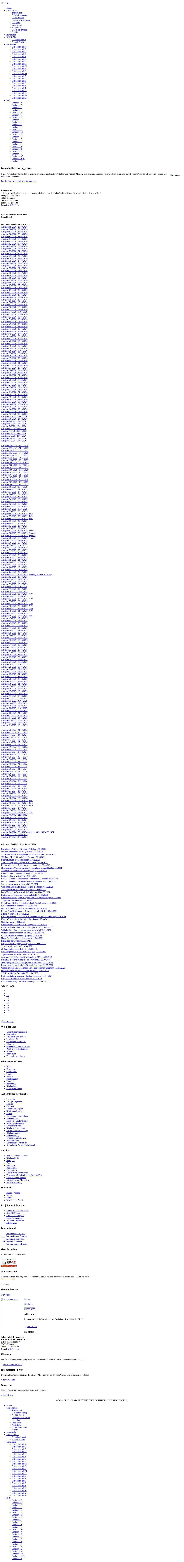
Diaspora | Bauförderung (16, 1121)
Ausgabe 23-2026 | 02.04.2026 (14, 387)
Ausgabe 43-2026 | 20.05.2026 (14, 338)
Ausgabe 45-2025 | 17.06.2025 (14, 618)
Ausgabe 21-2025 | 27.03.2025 (14, 676)
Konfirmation (12, 1079)
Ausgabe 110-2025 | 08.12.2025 (14, 460)
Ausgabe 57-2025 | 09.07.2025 (14, 589)
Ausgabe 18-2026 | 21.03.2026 (14, 399)
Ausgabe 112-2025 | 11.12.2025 (14, 455)
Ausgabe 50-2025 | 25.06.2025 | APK (17, 606)
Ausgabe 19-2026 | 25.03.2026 (14, 397)
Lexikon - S (17, 146)
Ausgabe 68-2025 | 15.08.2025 (14, 562)
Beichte (9, 1076)
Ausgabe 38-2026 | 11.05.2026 (14, 351)
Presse (9, 1163)
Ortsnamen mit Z (19, 98)
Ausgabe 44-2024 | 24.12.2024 (14, 735)
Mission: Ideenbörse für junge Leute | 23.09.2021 (22, 852)
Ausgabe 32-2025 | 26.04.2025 (14, 650)
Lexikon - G (17, 117)
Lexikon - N (17, 134)
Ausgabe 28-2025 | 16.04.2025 (14, 659)
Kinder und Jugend (14, 1109)
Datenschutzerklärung (15, 1056)
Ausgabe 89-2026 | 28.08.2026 (14, 227)
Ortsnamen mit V (19, 93)
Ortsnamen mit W (19, 95)
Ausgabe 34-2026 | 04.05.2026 (14, 360)
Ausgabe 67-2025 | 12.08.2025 (14, 565)
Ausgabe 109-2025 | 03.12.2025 (15, 462)
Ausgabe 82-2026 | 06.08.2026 (14, 244)
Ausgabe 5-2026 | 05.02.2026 (13, 431)
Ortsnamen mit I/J (19, 66)
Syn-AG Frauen (13, 1213)
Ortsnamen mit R (19, 83)
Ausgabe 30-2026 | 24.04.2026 (14, 370)
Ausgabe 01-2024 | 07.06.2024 (14, 837)
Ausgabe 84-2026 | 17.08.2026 (14, 239)
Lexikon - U (17, 151)
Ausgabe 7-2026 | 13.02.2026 (13, 426)
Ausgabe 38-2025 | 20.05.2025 (14, 635)
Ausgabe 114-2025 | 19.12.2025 (14, 450)
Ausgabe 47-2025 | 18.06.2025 (14, 613)
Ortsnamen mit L (19, 71)
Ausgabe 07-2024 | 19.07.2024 (14, 825)
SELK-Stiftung (12, 1140)
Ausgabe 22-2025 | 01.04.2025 (14, 674)
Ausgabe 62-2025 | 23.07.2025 (14, 577)
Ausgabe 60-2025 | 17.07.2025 (14, 582)
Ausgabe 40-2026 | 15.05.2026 (14, 346)
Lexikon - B (17, 105)
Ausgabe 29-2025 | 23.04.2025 (14, 657)
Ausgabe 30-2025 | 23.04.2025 (14, 655)
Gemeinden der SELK (16, 1041)
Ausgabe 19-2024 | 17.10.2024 (14, 796)
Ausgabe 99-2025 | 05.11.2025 (14, 487)
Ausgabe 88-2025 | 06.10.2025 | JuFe (17, 514)
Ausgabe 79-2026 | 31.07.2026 (14, 251)
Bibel (8, 1067)
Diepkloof (16, 22)
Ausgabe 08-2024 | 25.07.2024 (14, 822)
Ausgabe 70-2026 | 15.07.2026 (14, 273)
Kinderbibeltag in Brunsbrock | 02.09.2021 (19, 906)
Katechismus (11, 1168)
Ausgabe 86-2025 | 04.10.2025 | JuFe (17, 518)
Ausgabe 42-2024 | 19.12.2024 (14, 740)
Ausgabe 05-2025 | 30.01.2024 (14, 715)
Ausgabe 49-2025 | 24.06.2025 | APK (17, 608)
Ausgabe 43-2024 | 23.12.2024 (14, 737)
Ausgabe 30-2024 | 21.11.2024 (14, 769)
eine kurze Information (12, 1364)
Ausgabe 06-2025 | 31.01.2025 (14, 713)
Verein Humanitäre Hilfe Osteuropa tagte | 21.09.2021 (24, 870)
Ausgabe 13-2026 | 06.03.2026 (14, 411)
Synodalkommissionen (16, 1138)
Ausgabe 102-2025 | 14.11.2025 (14, 479)
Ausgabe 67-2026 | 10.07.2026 (14, 280)
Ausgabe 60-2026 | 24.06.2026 (14, 297)
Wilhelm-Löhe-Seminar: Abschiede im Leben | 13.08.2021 (26, 930)
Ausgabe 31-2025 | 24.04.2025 (14, 652)
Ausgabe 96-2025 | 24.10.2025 (14, 494)
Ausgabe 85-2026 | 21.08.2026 (14, 236)
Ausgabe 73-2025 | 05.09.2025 (14, 550)
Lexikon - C (17, 107)
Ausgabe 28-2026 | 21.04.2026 (14, 375)
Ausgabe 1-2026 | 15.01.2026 (13, 441)
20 (7, 1010)
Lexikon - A (17, 103)
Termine (9, 1198)
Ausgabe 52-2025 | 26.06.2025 (14, 601)
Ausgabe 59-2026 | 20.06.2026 (14, 300)
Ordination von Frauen (16, 1177)
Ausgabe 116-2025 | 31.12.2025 (14, 445)
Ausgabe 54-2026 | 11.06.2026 (14, 312)
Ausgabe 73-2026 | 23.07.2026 (14, 266)
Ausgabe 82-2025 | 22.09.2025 (14, 528)
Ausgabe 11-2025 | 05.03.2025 (14, 701)
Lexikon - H (17, 120)
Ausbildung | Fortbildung (17, 1116)
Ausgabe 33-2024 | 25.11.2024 (14, 761)
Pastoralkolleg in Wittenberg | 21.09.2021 (18, 876)
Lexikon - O (17, 137)
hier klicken (8, 1395)
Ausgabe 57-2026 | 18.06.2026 (14, 304)
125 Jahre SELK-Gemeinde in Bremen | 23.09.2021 (23, 857)
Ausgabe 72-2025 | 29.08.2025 (14, 552)
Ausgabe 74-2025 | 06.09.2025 (14, 548)
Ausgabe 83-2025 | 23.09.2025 (14, 526)
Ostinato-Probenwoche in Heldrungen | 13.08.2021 (23, 933)
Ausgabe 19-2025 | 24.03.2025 (14, 681)
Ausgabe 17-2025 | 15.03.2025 (14, 686)
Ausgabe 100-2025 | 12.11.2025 (14, 484)
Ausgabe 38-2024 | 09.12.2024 (14, 749)
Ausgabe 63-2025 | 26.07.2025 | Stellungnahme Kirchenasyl (26, 574)
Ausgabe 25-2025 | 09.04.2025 (14, 667)
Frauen (9, 1113)
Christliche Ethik (13, 1126)
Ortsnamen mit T (19, 88)
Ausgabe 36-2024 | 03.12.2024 (14, 754)
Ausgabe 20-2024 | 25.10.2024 (14, 793)
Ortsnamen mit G (19, 61)
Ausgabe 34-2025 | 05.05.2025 (14, 645)
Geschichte (11, 1034)
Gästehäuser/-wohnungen (17, 1173)
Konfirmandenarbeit (15, 1111)
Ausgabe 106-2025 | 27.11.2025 (14, 470)
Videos (9, 1195)
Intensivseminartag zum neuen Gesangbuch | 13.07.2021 (25, 981)
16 (7, 1000)
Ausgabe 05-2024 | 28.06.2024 (14, 830)
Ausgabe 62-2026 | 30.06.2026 (14, 292)
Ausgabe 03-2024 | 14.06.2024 (40, 832)
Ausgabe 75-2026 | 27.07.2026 (14, 261)
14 (7, 995)
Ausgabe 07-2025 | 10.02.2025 (14, 710)
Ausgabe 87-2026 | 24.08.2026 (14, 232)
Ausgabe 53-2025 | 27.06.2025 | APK (17, 599)
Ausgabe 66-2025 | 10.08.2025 (14, 567)
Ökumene (10, 1044)
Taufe (8, 1074)
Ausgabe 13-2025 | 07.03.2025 (14, 696)
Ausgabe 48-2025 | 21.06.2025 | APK (17, 611)
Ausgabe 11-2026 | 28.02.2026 (14, 416)
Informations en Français (16, 1236)
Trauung (10, 1081)
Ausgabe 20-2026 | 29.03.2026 (14, 394)
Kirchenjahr (11, 1086)
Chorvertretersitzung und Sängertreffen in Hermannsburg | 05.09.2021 (31, 897)
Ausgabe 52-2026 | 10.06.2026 (14, 317)
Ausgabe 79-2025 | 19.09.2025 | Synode (18, 535)
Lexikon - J (17, 124)
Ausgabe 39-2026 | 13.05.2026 (14, 348)
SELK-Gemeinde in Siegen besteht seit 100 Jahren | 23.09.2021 (28, 854)
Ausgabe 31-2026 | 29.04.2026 (14, 368)
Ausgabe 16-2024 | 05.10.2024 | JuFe (17, 803)
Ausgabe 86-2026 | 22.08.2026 (14, 234)
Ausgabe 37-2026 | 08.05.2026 (14, 353)
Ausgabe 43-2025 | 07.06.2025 (14, 623)
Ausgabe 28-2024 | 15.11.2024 (14, 774)
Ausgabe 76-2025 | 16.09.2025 (14, 543)
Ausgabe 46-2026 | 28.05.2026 (14, 331)
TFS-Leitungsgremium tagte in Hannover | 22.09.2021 (24, 862)
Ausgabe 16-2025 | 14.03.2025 (14, 689)
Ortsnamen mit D (19, 54)
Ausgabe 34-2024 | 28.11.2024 (14, 759)
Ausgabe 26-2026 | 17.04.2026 (14, 380)
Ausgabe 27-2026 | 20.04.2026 (14, 377)
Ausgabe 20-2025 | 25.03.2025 (14, 679)
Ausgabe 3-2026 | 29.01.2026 (13, 436)
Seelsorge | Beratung (15, 1123)
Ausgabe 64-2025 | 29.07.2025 (14, 572)
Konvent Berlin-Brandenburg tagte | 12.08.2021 (21, 935)
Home (9, 8)
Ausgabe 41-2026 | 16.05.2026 (14, 343)
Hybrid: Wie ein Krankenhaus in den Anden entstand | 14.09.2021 (29, 881)
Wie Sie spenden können (16, 1049)
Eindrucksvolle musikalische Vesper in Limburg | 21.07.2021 (27, 965)
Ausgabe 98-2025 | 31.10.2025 (14, 489)
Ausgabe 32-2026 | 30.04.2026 (14, 365)
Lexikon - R (17, 144)
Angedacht (16, 27)
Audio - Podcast (13, 1193)
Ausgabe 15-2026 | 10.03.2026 (14, 407)
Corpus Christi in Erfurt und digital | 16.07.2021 (21, 978)
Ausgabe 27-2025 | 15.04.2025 (14, 662)
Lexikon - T (17, 149)
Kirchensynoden (13, 1133)
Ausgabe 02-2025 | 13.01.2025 (14, 723)
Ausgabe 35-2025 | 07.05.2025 (14, 642)
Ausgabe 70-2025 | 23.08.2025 (14, 557)
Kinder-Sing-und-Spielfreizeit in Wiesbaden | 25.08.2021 (25, 919)
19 (7, 1008)
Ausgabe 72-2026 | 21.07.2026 (14, 268)
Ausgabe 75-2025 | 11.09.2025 (14, 545)
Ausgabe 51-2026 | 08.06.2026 (14, 319)
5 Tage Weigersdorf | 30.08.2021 (15, 914)
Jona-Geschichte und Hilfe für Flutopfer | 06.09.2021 (23, 889)
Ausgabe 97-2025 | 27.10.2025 (14, 492)
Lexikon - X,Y (18, 158)
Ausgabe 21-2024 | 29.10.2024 (14, 791)
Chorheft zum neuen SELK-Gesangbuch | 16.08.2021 (24, 924)
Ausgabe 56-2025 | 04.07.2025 (14, 591)
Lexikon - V (17, 154)
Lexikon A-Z (12, 1039)
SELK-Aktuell (12, 37)
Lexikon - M (17, 132)
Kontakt (9, 1051)
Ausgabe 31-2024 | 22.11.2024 (14, 766)
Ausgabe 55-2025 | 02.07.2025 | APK (17, 594)
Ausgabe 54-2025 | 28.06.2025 (14, 596)
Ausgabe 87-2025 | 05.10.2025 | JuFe (17, 516)
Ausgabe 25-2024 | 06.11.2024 (14, 781)
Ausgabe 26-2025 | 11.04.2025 (14, 664)
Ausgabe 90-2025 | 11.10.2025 (14, 509)
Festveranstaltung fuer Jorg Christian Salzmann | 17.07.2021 (26, 976)
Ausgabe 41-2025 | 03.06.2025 (14, 628)
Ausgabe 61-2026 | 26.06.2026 (14, 295)
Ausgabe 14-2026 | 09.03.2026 (14, 409)
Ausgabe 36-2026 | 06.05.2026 (14, 356)
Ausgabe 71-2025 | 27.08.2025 (14, 555)
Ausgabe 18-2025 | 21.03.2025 (14, 684)
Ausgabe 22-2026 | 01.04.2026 (14, 390)
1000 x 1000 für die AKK (17, 1211)
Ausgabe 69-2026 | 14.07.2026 (14, 275)
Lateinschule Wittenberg (16, 1143)
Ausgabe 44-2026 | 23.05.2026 (14, 336)
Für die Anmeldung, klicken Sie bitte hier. (19, 181)
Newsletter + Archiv (15, 1200)
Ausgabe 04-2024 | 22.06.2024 (14, 832)
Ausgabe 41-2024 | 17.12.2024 (14, 742)
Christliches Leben (14, 1088)
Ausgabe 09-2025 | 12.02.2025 (14, 706)
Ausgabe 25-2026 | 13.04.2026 (14, 382)
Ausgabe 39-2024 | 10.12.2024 (14, 747)
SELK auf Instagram (15, 1215)
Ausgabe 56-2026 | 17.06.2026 (14, 307)
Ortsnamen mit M (19, 73)
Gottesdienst (11, 1071)
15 (7, 998)
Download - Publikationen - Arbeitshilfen (24, 1175)
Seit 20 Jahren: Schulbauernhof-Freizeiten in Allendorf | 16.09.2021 (30, 879)
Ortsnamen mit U (19, 90)
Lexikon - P (17, 139)
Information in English (15, 1233)
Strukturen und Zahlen (16, 1037)
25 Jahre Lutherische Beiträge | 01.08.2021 (19, 949)
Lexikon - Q (17, 141)
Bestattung (10, 1084)
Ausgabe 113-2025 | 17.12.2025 (14, 453)
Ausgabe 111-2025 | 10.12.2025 (14, 458)
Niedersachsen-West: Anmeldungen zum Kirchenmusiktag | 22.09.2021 (31, 868)
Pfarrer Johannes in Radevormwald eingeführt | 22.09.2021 (26, 865)
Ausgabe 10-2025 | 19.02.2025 (14, 703)
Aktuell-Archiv (18, 42)
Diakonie (10, 1106)
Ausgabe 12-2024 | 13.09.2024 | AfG (17, 813)
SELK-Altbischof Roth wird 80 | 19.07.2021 (20, 973)
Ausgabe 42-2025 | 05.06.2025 (14, 625)
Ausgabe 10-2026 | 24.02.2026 (14, 419)
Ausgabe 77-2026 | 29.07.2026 (14, 256)
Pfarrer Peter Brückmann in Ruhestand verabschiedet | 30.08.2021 (29, 911)
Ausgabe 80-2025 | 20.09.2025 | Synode (18, 533)
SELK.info (11, 1165)
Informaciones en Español (17, 1244)
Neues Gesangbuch (14, 1218)
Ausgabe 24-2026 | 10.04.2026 (14, 385)
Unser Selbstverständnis (16, 1032)
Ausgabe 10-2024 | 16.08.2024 (14, 817)
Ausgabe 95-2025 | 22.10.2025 (14, 497)
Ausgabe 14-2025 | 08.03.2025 (14, 693)
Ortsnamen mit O (19, 78)
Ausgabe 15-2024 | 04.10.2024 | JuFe (17, 805)
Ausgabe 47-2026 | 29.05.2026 (14, 329)
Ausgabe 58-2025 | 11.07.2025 (14, 586)
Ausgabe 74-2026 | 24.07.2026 (14, 263)
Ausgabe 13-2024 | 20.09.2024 (14, 810)
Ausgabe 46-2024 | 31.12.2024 (14, 730)
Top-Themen (12, 10)
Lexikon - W (17, 156)
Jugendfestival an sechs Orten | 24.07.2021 (19, 954)
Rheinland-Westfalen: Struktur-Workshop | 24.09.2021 (24, 849)
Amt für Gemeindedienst (16, 1156)
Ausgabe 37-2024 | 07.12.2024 (14, 752)
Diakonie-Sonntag (19, 15)
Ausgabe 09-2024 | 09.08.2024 (14, 820)
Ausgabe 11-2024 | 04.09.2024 (14, 815)
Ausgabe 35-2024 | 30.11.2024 (14, 757)
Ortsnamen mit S (19, 86)
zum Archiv (32, 1326)
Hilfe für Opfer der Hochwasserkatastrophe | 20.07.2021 (25, 970)
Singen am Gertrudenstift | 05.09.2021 (17, 900)
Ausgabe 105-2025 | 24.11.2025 (14, 472)
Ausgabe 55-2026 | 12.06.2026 (14, 309)
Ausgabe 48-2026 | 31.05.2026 (14, 326)
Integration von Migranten (17, 1180)
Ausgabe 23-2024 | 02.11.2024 (14, 786)
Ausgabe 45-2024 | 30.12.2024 (14, 732)
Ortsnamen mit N (19, 76)
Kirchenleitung (12, 1135)
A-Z (8, 100)
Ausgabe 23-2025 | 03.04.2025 (14, 672)
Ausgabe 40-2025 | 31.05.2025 (14, 630)
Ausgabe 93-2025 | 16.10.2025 (14, 501)
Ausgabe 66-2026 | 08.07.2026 (14, 283)
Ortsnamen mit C (19, 52)
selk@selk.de (13, 205)
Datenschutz (11, 1170)
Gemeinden (11, 44)
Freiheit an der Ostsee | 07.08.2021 (16, 941)
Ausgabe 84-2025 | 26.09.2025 (14, 523)
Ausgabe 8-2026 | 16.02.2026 (13, 424)
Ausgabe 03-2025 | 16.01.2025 (14, 720)
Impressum (11, 1054)
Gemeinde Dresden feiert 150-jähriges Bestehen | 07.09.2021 (27, 887)
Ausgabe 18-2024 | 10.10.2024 (14, 798)
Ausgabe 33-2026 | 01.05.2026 (14, 363)
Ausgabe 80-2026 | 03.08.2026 (14, 249)
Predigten (10, 1160)
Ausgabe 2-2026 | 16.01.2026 (13, 438)
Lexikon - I (16, 122)
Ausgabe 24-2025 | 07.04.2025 (14, 669)
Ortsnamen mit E (19, 56)
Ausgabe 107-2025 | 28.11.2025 (14, 467)
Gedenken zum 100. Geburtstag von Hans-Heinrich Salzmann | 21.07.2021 (33, 968)
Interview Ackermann (21, 20)
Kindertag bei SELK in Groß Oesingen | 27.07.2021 (23, 951)
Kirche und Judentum (15, 1128)
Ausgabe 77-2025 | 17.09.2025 (14, 540)
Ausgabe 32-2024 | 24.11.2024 (14, 764)
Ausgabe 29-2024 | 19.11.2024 (14, 771)
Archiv (15, 32)
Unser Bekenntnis (19, 30)
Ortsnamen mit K (19, 69)
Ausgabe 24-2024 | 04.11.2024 (14, 783)
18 (7, 1005)
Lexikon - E (17, 112)
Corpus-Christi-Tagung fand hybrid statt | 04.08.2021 (23, 943)
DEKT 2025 (11, 1223)
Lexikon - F (17, 115)
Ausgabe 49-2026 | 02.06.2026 (14, 324)
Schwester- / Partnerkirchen (18, 1046)
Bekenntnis (11, 1069)
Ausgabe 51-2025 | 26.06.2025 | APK (17, 603)
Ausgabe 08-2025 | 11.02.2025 (14, 708)
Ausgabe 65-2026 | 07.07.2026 (14, 285)
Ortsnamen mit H (19, 64)
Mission (9, 1104)
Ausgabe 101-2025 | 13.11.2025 (14, 482)
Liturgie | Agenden (14, 1101)
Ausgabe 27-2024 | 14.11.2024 (14, 776)
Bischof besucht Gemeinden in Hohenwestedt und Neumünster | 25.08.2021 (33, 916)
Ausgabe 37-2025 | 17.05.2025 (14, 637)
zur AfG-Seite (9, 1380)
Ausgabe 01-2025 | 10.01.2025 (14, 725)
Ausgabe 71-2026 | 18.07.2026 (14, 270)
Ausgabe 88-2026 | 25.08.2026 (14, 229)
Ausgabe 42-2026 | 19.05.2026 (14, 341)
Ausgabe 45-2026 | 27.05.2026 (14, 334)
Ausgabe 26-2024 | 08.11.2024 (14, 778)
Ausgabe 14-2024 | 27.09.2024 (14, 808)
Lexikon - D (17, 110)
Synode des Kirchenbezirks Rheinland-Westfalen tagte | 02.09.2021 (30, 903)
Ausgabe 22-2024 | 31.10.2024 (14, 788)
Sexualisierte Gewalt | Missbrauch (20, 1145)
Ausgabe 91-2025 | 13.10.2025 (14, 506)
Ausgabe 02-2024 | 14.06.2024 (14, 834)
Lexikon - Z (17, 161)
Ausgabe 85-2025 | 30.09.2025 (14, 521)
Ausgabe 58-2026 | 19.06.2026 (14, 302)
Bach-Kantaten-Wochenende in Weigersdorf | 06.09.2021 (25, 892)
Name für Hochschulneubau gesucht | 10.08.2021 (22, 938)
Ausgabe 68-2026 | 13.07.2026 (14, 278)
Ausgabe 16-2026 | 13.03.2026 (14, 404)
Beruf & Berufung (14, 1182)
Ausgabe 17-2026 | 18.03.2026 (14, 402)
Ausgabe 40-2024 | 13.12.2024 (14, 744)
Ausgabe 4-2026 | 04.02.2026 (13, 433)
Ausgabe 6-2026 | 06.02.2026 (13, 428)
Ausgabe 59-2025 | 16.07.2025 (14, 584)
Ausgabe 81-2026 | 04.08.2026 (14, 246)
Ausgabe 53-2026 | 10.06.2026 (14, 314)
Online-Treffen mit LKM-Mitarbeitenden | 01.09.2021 (24, 908)
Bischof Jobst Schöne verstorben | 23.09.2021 (20, 860)
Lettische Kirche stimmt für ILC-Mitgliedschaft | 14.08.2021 (26, 927)
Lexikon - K (17, 127)
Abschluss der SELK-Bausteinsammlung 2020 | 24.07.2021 (26, 957)
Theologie (10, 1099)
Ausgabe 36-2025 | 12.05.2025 (14, 640)
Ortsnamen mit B (19, 49)
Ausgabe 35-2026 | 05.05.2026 (14, 358)
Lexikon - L (17, 129)
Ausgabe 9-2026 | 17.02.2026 (13, 421)
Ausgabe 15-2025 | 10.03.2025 (14, 691)
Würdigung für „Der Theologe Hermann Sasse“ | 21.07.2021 (27, 962)
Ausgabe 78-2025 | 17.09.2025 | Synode (18, 538)
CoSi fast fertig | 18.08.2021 (13, 922)
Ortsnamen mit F (19, 59)
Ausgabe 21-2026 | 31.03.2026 (14, 392)
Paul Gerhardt (18, 17)
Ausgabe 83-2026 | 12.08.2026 (14, 241)
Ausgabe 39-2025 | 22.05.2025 (14, 633)
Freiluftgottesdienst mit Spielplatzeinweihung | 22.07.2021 (26, 960)
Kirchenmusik (12, 1118)
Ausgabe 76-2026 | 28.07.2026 (14, 258)
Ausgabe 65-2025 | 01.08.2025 (14, 569)
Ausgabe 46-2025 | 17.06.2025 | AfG (17, 616)
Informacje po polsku (15, 1239)
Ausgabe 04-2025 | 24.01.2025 (14, 718)
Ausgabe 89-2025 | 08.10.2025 (14, 511)
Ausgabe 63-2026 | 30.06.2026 (14, 290)
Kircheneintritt (12, 1158)
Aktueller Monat (19, 39)
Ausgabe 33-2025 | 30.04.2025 (14, 647)
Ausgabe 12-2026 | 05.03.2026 (14, 414)
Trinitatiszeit (17, 13)
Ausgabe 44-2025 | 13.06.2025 (14, 620)
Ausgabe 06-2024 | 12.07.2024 (14, 827)
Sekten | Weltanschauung (17, 1130)
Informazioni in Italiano (12, 1241)
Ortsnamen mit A (19, 47)
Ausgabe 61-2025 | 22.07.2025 (14, 579)
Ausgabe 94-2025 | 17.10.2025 (14, 499)
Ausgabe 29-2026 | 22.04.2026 (14, 373)
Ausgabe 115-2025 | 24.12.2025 (14, 448)
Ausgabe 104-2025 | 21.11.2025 (14, 475)
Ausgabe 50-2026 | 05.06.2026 (14, 321)
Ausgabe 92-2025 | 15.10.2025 (14, 504)
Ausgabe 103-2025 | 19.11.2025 (14, 477)
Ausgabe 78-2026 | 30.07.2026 (14, 253)
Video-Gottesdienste (15, 1220)
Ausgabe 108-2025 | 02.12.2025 (15, 465)
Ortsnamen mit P (19, 81)
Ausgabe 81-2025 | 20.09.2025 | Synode (18, 531)
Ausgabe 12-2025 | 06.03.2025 (14, 698)
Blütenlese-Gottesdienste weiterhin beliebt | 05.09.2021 (24, 895)
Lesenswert (17, 25)
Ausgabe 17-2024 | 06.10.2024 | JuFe (17, 800)
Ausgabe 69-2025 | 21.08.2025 (14, 560)
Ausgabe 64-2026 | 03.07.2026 (14, 287)
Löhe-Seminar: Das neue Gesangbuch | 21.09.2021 (23, 873)
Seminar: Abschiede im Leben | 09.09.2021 (19, 884)
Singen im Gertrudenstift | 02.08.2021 (17, 946)
